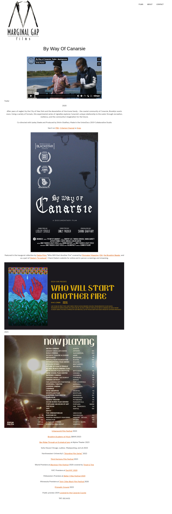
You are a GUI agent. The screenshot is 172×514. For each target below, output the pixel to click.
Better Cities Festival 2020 (74, 476)
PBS (57, 128)
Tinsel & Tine (88, 465)
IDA (101, 255)
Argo (79, 128)
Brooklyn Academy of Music (59, 437)
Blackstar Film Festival (59, 465)
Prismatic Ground (62, 487)
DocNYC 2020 (71, 470)
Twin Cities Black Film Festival (71, 482)
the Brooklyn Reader (112, 255)
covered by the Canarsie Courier (72, 493)
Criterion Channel (67, 128)
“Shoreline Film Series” (73, 453)
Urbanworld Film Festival (62, 431)
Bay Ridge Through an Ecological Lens (54, 442)
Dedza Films (42, 255)
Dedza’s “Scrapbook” (38, 258)
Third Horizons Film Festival (62, 459)
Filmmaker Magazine (90, 255)
